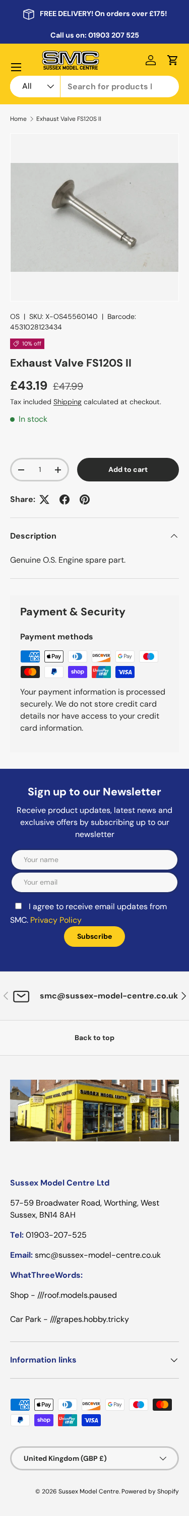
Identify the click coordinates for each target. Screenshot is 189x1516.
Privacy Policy (87, 826)
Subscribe (94, 841)
